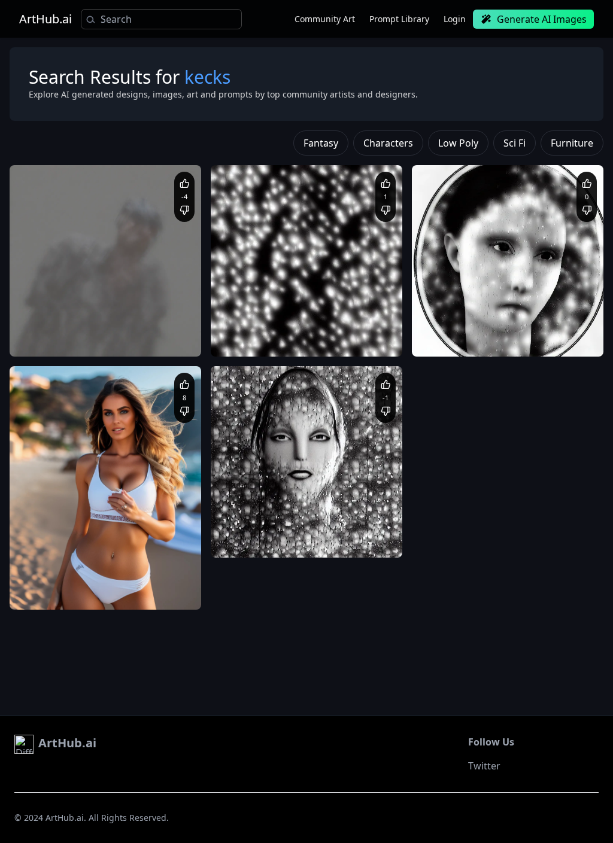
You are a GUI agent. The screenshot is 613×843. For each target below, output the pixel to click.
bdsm (126, 592)
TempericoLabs (66, 307)
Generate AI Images (542, 19)
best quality (91, 338)
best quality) (90, 327)
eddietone (57, 560)
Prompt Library (399, 19)
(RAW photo (43, 327)
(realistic (132, 327)
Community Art (325, 19)
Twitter (484, 765)
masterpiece (139, 338)
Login (455, 19)
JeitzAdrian (260, 307)
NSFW (152, 592)
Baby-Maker (262, 508)
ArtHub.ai (45, 19)
